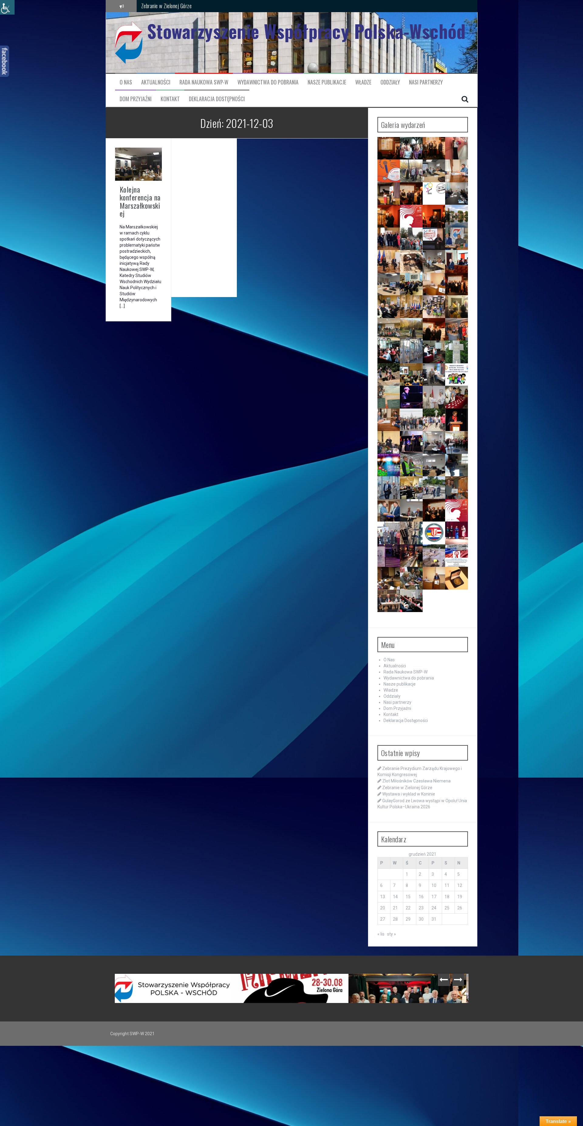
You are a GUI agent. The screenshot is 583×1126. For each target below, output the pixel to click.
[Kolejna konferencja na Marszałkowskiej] (138, 163)
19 (459, 896)
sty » (391, 934)
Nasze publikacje (327, 82)
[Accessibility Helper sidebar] (7, 7)
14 (395, 896)
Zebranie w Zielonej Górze (407, 787)
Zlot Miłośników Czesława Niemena (416, 781)
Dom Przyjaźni (136, 99)
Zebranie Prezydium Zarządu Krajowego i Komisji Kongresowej (175, 986)
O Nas (126, 82)
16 (421, 896)
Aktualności (155, 82)
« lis (380, 934)
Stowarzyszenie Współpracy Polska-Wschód (306, 31)
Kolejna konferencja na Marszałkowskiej (140, 201)
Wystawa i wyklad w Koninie (168, 6)
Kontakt (170, 99)
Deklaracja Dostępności (217, 99)
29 (408, 919)
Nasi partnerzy (426, 82)
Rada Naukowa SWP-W (203, 82)
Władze (363, 82)
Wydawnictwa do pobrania (267, 82)
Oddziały (390, 82)
